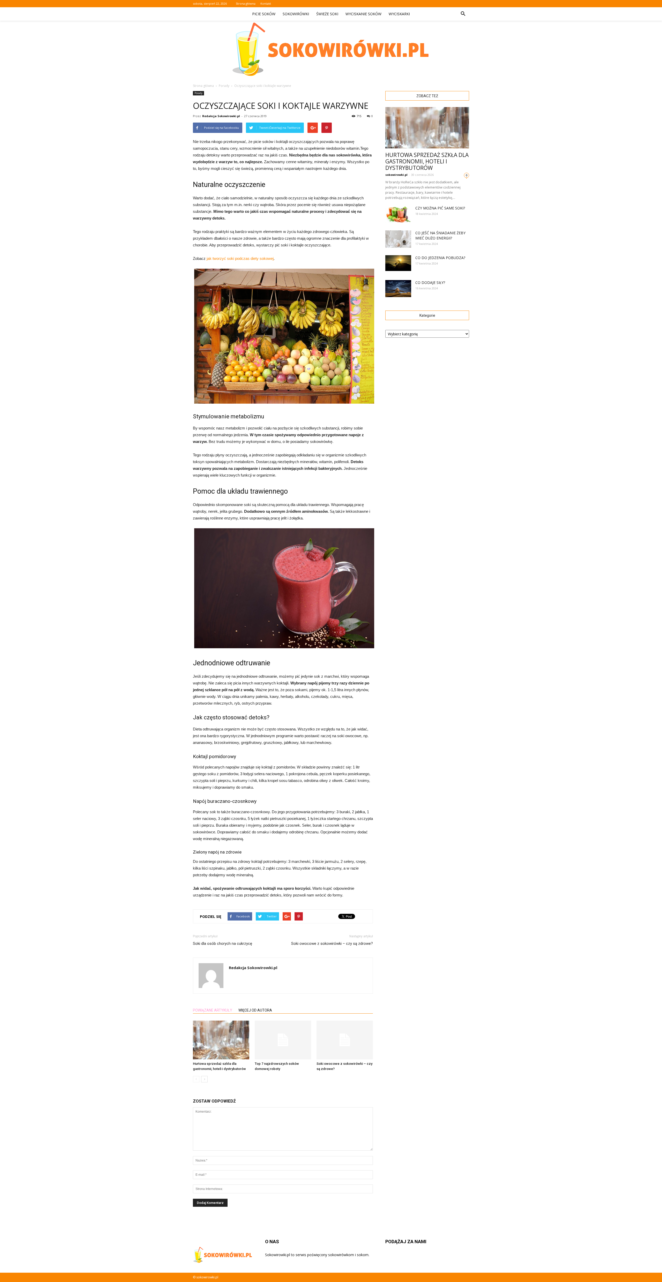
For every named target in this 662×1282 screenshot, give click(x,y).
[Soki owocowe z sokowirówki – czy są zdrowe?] (345, 1040)
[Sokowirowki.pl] (331, 49)
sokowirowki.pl (396, 175)
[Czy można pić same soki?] (398, 214)
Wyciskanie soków (363, 13)
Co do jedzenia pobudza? (440, 257)
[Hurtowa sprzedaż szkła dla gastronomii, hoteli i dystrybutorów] (221, 1040)
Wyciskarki (399, 13)
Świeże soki (327, 13)
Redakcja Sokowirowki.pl (221, 116)
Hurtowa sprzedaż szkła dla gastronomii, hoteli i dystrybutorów (427, 161)
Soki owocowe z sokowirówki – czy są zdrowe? (332, 943)
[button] (463, 14)
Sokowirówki (296, 13)
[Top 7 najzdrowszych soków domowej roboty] (283, 1040)
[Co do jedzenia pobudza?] (398, 263)
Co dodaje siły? (430, 282)
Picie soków (263, 13)
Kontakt (265, 3)
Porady (198, 93)
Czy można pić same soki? (440, 208)
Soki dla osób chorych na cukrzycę (222, 943)
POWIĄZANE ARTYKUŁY (212, 1010)
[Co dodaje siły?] (398, 288)
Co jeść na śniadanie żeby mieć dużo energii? (440, 235)
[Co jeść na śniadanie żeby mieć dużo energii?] (398, 239)
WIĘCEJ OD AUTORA (255, 1010)
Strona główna (245, 3)
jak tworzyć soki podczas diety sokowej (240, 258)
